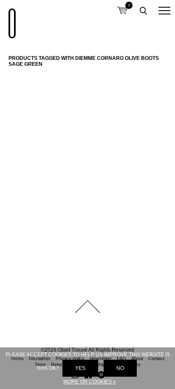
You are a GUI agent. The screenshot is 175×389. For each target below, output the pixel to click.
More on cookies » (89, 382)
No (120, 368)
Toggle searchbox (143, 10)
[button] (164, 10)
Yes (80, 368)
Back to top (87, 306)
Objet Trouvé (10, 19)
